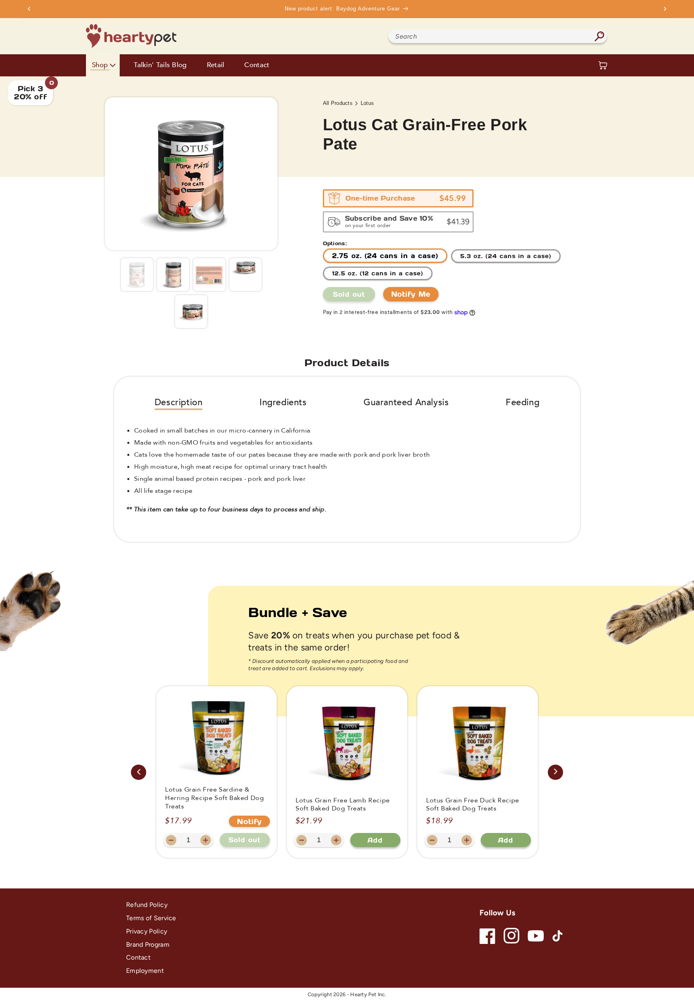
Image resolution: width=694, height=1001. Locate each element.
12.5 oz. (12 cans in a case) (377, 273)
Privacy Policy (146, 931)
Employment (145, 970)
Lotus (367, 103)
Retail (216, 65)
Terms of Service (151, 918)
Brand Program (147, 944)
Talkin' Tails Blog (160, 65)
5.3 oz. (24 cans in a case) (505, 255)
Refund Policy (146, 905)
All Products (338, 103)
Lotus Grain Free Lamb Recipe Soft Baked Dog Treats (343, 804)
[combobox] (497, 36)
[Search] (599, 36)
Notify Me (411, 294)
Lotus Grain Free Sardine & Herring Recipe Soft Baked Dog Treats (214, 798)
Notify (249, 821)
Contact (256, 65)
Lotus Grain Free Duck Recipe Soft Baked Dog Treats (472, 804)
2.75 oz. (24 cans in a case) (385, 255)
